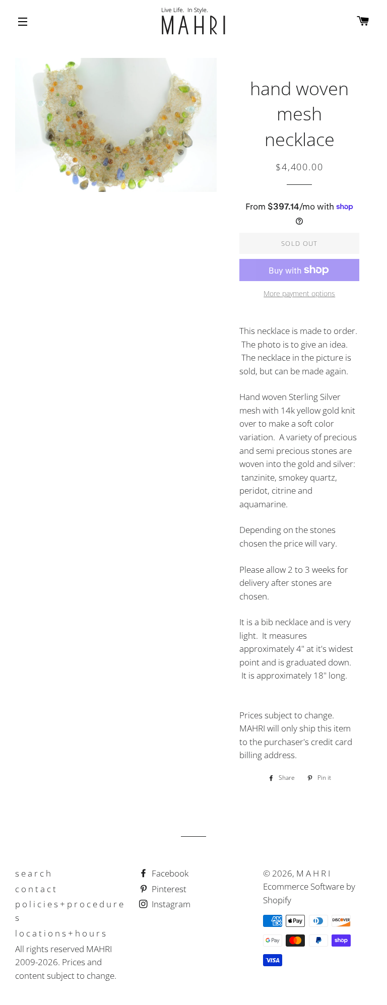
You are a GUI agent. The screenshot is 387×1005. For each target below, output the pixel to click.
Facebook (169, 873)
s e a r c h (33, 873)
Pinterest (168, 889)
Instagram (170, 904)
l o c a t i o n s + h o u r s (60, 933)
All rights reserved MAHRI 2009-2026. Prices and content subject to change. (65, 962)
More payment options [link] (299, 293)
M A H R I (313, 873)
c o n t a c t (35, 889)
